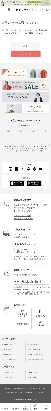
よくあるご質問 (7, 377)
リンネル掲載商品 (8, 360)
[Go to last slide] (2, 144)
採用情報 (40, 392)
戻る (25, 46)
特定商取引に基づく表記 (38, 388)
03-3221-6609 (24, 244)
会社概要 (29, 392)
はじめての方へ (7, 372)
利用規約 (8, 388)
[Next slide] (48, 144)
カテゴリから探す (8, 350)
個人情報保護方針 (20, 388)
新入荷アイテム (7, 344)
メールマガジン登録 (22, 216)
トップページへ (25, 54)
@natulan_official (25, 125)
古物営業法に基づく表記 (14, 392)
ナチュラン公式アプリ (23, 219)
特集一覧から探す (8, 355)
